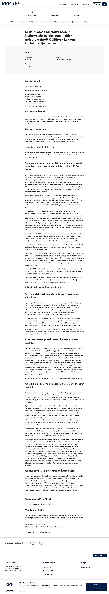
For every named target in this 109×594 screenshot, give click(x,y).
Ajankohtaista (62, 4)
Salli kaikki (96, 584)
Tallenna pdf (43, 532)
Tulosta (29, 532)
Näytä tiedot (22, 591)
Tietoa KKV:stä (74, 4)
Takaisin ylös (98, 555)
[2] (50, 378)
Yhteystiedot (86, 4)
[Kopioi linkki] (42, 81)
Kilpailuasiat (54, 15)
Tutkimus (76, 15)
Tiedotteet (46, 567)
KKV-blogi (84, 567)
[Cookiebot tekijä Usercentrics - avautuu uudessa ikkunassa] (9, 591)
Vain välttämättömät (97, 589)
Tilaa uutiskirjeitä (48, 571)
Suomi (97, 4)
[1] (55, 351)
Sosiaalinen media (48, 574)
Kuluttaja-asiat (32, 15)
